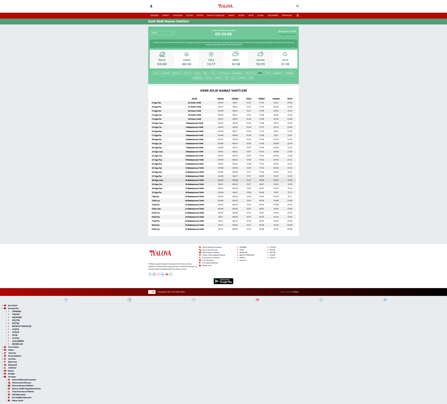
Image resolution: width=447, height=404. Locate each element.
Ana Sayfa (12, 305)
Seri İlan (12, 359)
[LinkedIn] (163, 274)
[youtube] (257, 300)
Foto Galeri (13, 347)
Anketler (12, 368)
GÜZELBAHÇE (224, 73)
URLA (233, 78)
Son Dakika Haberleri (210, 263)
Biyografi (12, 365)
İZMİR (251, 78)
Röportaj (12, 362)
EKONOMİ (177, 16)
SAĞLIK (241, 16)
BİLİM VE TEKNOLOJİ (215, 16)
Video (11, 350)
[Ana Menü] (298, 15)
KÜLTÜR (189, 16)
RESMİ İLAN (287, 16)
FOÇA (213, 73)
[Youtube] (167, 274)
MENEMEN (289, 73)
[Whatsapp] (171, 274)
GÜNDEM (154, 16)
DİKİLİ (205, 73)
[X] (154, 274)
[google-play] (223, 281)
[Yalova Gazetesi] (225, 6)
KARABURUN (237, 73)
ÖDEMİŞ (242, 78)
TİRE (226, 78)
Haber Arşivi (207, 265)
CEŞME (197, 73)
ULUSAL (260, 16)
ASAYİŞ (231, 16)
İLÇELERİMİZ (273, 16)
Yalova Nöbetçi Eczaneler (212, 247)
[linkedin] (385, 300)
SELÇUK (208, 78)
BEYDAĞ (187, 73)
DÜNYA (242, 258)
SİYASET (165, 16)
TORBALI (218, 78)
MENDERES (278, 73)
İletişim (11, 374)
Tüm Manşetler (208, 260)
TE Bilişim (295, 292)
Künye (11, 371)
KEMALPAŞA (250, 73)
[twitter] (130, 300)
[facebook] (66, 300)
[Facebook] (150, 274)
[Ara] (297, 6)
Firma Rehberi (14, 356)
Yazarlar (12, 353)
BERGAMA (177, 73)
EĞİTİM (200, 16)
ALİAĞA (156, 73)
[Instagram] (158, 274)
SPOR (251, 16)
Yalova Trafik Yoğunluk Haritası (213, 255)
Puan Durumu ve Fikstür (211, 258)
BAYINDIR (165, 73)
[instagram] (193, 300)
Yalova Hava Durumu (210, 250)
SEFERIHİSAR (197, 78)
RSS (152, 292)
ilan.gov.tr (243, 260)
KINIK (260, 73)
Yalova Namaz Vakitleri (210, 252)
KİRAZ (268, 73)
